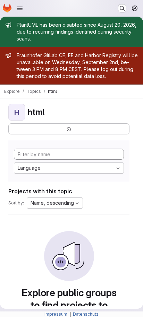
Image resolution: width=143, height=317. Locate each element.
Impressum (56, 314)
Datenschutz (86, 314)
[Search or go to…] (122, 8)
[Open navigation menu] (19, 8)
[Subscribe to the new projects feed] (68, 128)
